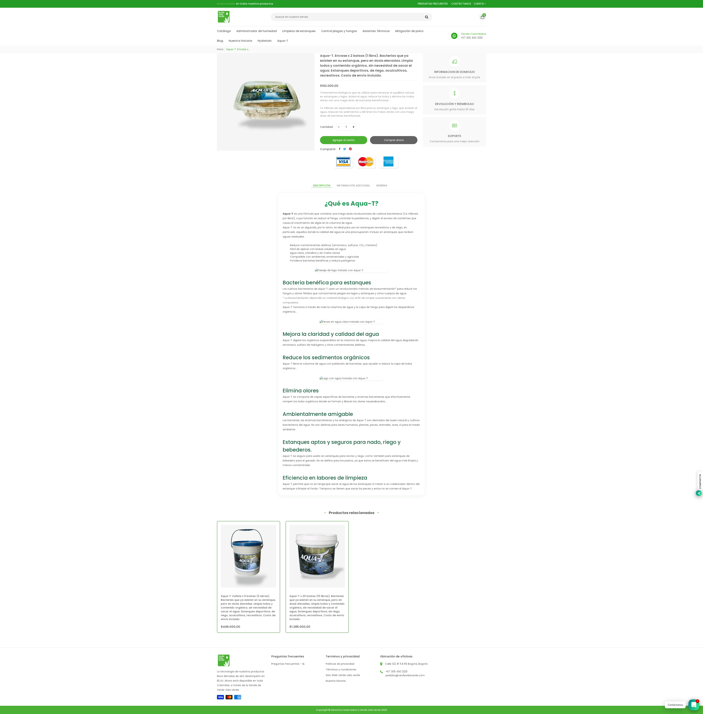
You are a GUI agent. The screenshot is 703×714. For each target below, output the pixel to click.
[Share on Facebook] (339, 149)
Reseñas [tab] (381, 185)
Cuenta (479, 3)
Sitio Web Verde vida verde (343, 675)
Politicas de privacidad (340, 664)
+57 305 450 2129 (396, 671)
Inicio (220, 49)
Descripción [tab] (321, 185)
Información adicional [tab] (353, 185)
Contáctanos (461, 3)
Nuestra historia (336, 681)
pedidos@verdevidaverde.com (405, 675)
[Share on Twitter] (344, 149)
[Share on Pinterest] (350, 149)
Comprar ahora (394, 140)
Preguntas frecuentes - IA (287, 664)
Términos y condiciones (341, 669)
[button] (482, 17)
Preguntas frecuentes (433, 3)
